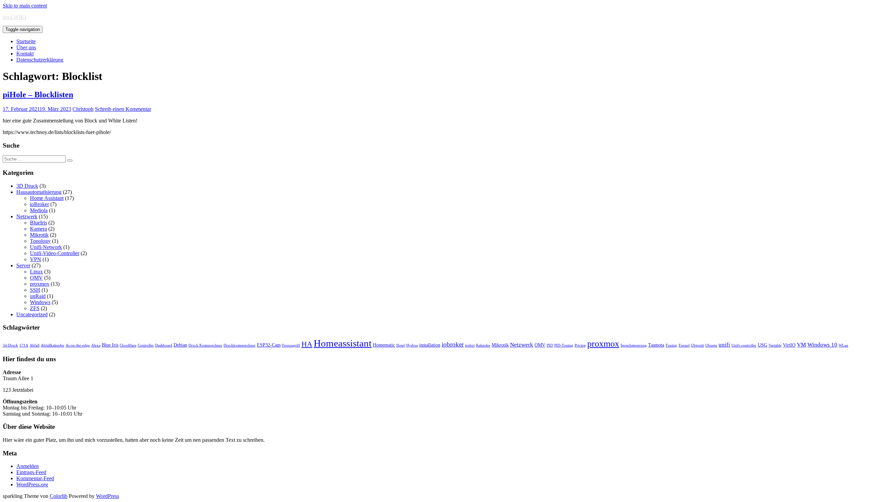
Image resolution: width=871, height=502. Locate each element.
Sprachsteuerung (634, 345)
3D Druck (27, 186)
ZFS (34, 308)
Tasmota (656, 345)
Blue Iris (110, 345)
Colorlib (58, 496)
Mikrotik (39, 235)
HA (306, 344)
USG (762, 345)
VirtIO (789, 345)
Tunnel (684, 345)
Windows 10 (822, 344)
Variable (775, 345)
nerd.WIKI (14, 17)
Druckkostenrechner (240, 345)
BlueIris (38, 222)
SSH (35, 290)
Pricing (580, 345)
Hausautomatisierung (39, 192)
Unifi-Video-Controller (54, 253)
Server (23, 265)
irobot (470, 345)
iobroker (453, 344)
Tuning (671, 345)
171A (23, 345)
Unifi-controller (744, 345)
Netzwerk (26, 216)
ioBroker (39, 204)
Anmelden (27, 466)
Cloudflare (128, 345)
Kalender (483, 345)
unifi (724, 344)
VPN (35, 259)
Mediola (39, 210)
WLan (843, 345)
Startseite (26, 41)
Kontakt (25, 53)
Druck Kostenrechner (205, 345)
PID (550, 345)
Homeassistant (343, 343)
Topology (40, 241)
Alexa (95, 345)
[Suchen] (69, 161)
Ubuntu (711, 345)
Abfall (34, 345)
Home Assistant (47, 198)
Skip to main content (25, 6)
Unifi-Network (46, 247)
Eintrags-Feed (31, 472)
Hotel (400, 345)
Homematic (384, 345)
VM (801, 344)
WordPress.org (32, 484)
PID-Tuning (563, 345)
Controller (146, 345)
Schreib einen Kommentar (123, 109)
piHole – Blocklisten (38, 94)
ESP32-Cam (269, 345)
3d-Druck (10, 345)
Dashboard (163, 345)
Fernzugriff (291, 345)
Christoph (83, 109)
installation (429, 345)
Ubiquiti (697, 345)
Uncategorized (32, 314)
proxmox (39, 284)
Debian (180, 345)
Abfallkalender (52, 345)
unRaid (38, 296)
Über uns (26, 47)
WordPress (107, 496)
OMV (36, 278)
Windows (40, 302)
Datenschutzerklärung (39, 60)
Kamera (38, 229)
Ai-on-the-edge (78, 345)
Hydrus (412, 345)
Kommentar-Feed (35, 478)
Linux (36, 271)
